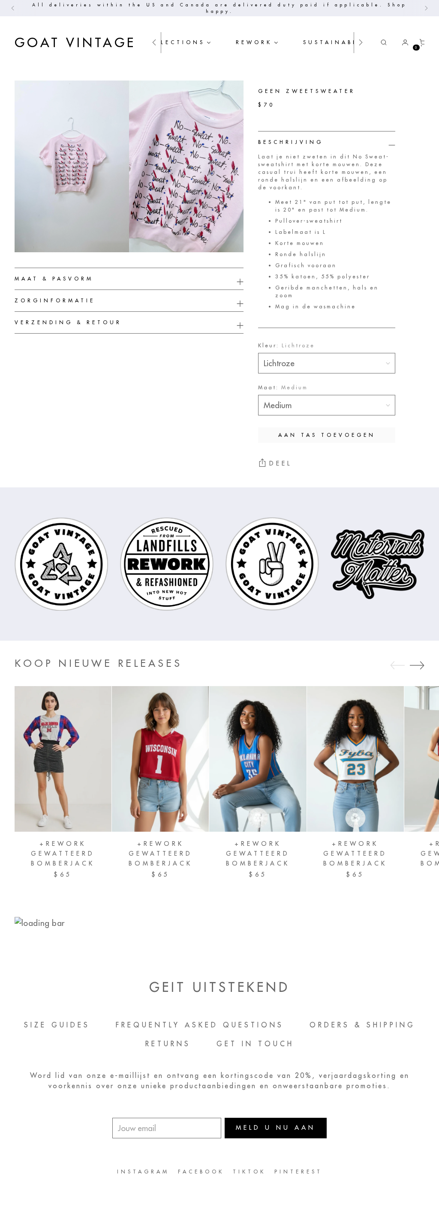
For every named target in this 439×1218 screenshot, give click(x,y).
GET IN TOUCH (255, 1043)
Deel (280, 463)
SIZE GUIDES (57, 1025)
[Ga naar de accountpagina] (401, 42)
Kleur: (286, 345)
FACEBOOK (201, 1171)
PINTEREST (298, 1171)
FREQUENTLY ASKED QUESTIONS (200, 1025)
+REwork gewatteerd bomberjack (63, 853)
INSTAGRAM (143, 1171)
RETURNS (168, 1043)
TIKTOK (249, 1171)
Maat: (283, 387)
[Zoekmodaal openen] (383, 42)
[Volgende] (426, 8)
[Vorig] (12, 8)
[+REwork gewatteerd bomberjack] (63, 758)
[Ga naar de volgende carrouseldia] (417, 665)
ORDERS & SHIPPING (362, 1025)
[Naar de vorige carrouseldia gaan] (397, 665)
